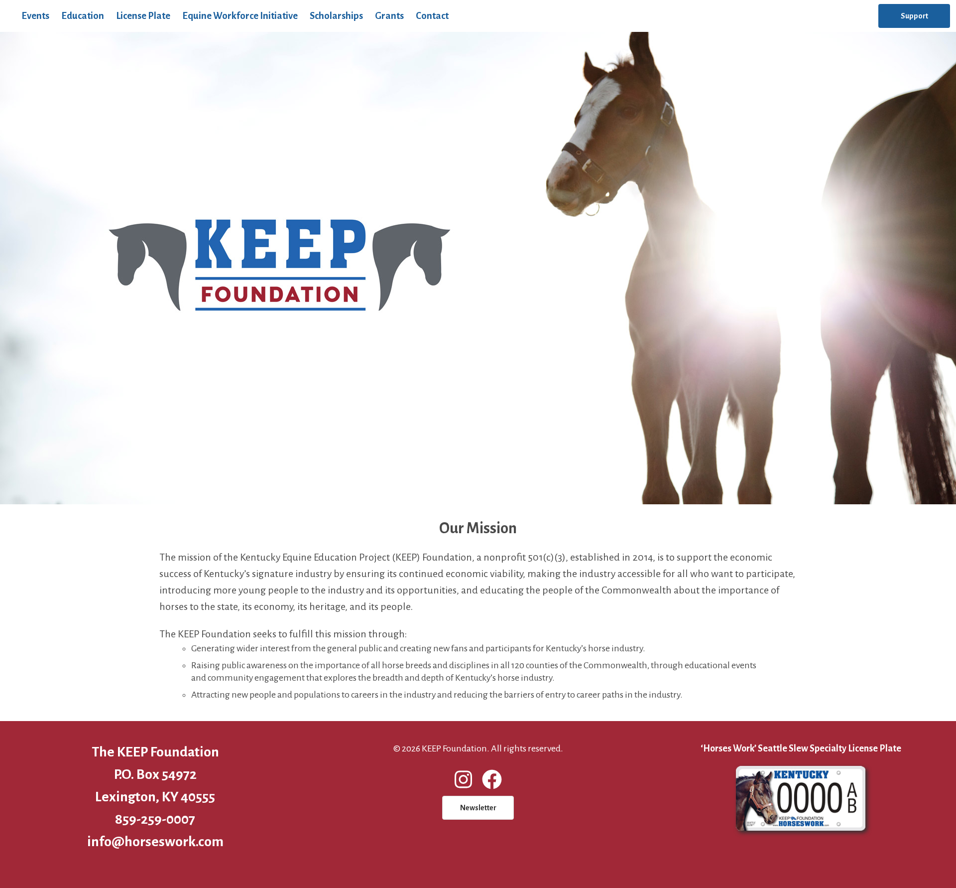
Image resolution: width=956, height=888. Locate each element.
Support (914, 16)
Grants (389, 15)
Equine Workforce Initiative (240, 15)
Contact (432, 15)
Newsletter (478, 808)
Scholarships (336, 15)
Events (35, 15)
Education (82, 15)
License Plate (143, 15)
